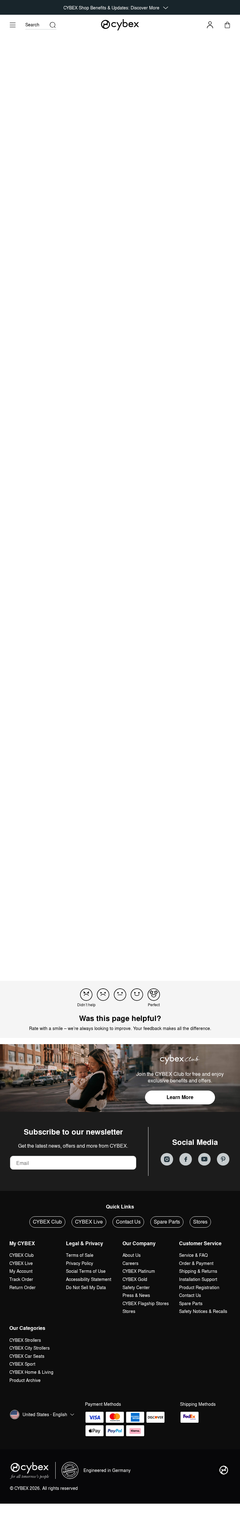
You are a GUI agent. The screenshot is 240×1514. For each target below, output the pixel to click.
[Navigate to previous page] (97, 949)
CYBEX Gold (134, 1279)
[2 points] (103, 994)
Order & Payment (196, 1263)
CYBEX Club (47, 1221)
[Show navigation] (13, 25)
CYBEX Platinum (138, 1271)
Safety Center (136, 1287)
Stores (200, 1221)
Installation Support (198, 1279)
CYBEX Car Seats (26, 1356)
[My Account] (210, 24)
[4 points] (136, 994)
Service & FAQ (193, 1255)
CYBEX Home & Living (31, 1372)
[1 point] (86, 994)
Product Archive (25, 1380)
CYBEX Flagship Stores (145, 1303)
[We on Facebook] (185, 1159)
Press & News (136, 1295)
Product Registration (199, 1287)
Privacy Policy (79, 1263)
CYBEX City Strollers (29, 1348)
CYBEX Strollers (25, 1340)
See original (138, 833)
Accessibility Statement (88, 1279)
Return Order (22, 1287)
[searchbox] (31, 686)
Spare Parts (167, 1221)
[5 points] (153, 994)
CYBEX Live (89, 1221)
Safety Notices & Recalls (203, 1311)
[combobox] (95, 686)
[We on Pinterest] (223, 1159)
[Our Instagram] (167, 1159)
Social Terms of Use (86, 1271)
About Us (131, 1255)
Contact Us (128, 1221)
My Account (20, 1271)
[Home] (120, 25)
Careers (130, 1263)
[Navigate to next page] (142, 949)
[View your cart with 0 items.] (227, 25)
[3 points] (120, 994)
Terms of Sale (79, 1255)
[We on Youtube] (204, 1159)
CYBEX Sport (22, 1364)
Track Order (21, 1279)
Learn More (180, 1097)
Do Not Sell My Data (86, 1287)
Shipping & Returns (198, 1271)
